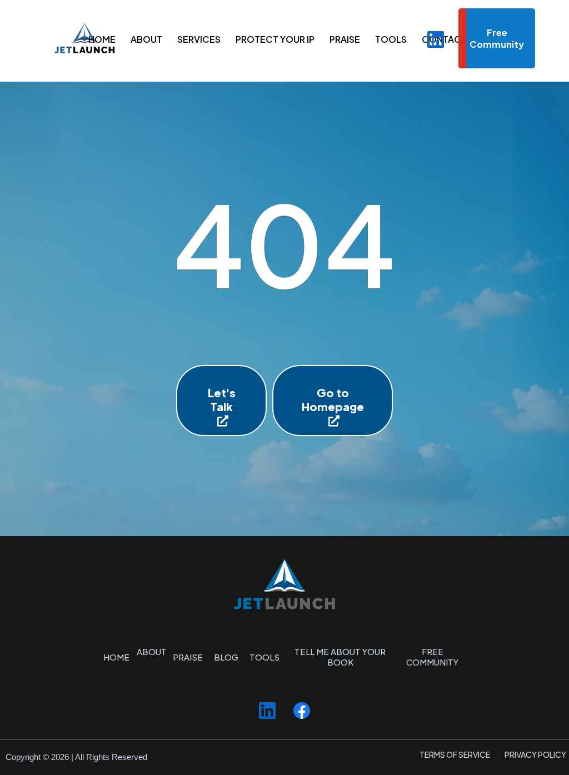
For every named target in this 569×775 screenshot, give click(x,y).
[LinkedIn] (435, 39)
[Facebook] (301, 710)
